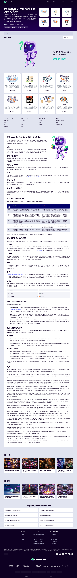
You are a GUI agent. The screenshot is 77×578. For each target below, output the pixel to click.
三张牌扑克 (24, 120)
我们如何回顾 (54, 539)
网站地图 (51, 576)
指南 (67, 1)
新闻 (72, 1)
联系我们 (54, 537)
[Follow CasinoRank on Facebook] (57, 554)
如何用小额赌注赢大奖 (38, 539)
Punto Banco (42, 118)
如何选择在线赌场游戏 (38, 537)
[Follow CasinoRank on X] (63, 554)
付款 (63, 1)
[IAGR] (11, 566)
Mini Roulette (24, 118)
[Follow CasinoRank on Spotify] (69, 554)
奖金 (58, 1)
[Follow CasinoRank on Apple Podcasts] (71, 554)
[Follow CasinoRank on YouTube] (66, 554)
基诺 (23, 537)
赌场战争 (6, 126)
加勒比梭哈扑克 (59, 120)
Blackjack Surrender (9, 118)
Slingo (57, 118)
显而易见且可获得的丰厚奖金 (34, 176)
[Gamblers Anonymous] (17, 566)
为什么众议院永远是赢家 (38, 534)
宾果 (5, 122)
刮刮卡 (40, 120)
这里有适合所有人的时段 (37, 250)
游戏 (54, 1)
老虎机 (23, 124)
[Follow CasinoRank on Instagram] (60, 554)
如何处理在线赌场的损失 (38, 543)
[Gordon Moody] (37, 566)
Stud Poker (6, 120)
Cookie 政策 (26, 576)
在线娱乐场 (48, 1)
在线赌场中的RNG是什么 (38, 541)
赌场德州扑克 (59, 124)
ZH (5, 554)
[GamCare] (26, 566)
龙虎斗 (23, 126)
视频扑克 (6, 124)
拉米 (40, 122)
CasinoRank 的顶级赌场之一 (16, 309)
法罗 (57, 122)
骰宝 (23, 539)
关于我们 (54, 534)
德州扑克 (23, 122)
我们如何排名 (54, 541)
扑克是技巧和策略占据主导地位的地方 (15, 274)
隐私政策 (54, 543)
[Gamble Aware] (53, 566)
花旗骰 (40, 124)
